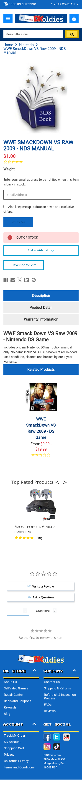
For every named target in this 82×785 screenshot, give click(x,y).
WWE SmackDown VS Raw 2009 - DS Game (41, 428)
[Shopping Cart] (74, 18)
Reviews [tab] (15, 611)
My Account (12, 742)
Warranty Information (41, 319)
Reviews (50, 711)
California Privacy (16, 761)
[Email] (12, 280)
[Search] (72, 34)
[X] (19, 280)
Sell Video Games (16, 688)
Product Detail (41, 307)
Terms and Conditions (19, 767)
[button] (58, 482)
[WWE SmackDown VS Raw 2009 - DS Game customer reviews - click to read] (41, 458)
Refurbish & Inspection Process (60, 696)
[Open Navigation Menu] (8, 18)
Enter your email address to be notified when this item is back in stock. (41, 182)
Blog (7, 714)
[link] (41, 162)
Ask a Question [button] (43, 597)
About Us (10, 682)
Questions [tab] (43, 611)
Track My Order (14, 735)
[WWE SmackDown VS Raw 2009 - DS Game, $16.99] (41, 397)
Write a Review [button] (43, 586)
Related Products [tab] (41, 369)
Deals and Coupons (17, 701)
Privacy (9, 754)
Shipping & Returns (57, 688)
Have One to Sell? (23, 265)
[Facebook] (5, 280)
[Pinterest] (33, 280)
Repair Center (13, 694)
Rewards (10, 707)
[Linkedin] (26, 280)
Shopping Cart (14, 748)
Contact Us (52, 682)
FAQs (47, 704)
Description (41, 295)
